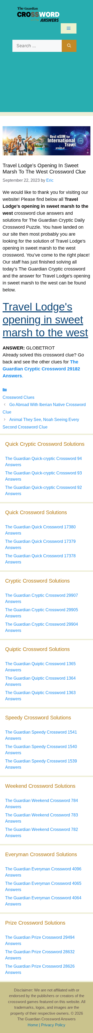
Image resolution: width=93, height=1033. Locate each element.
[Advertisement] (46, 84)
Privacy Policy (53, 1025)
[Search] (69, 46)
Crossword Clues (18, 397)
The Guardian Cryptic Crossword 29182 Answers (41, 368)
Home (33, 1025)
